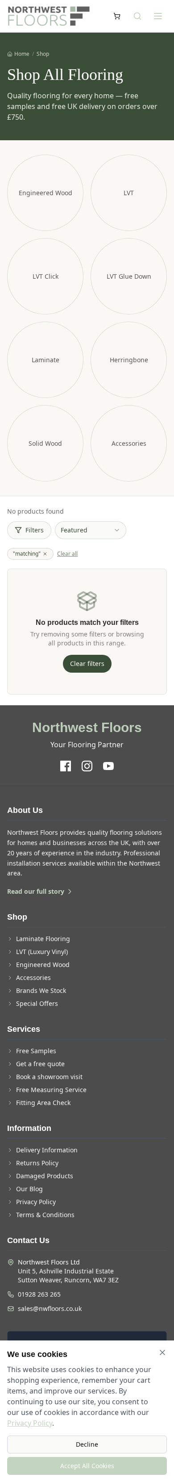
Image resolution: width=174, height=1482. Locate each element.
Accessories (33, 977)
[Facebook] (65, 766)
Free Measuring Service (51, 1089)
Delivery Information (47, 1150)
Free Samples (36, 1051)
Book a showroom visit (49, 1076)
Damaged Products (44, 1176)
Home (21, 54)
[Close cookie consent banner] (162, 1352)
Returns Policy (37, 1163)
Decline (87, 1444)
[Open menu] (158, 16)
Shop (43, 54)
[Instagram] (87, 766)
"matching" (27, 553)
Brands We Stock (41, 990)
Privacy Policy (36, 1201)
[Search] (137, 16)
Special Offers (37, 1003)
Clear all (67, 553)
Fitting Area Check (43, 1102)
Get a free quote (40, 1063)
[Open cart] (117, 16)
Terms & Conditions (45, 1214)
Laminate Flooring (43, 938)
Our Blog (29, 1189)
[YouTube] (108, 766)
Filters (34, 530)
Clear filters (87, 663)
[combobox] (90, 530)
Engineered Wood (43, 964)
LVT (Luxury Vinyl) (42, 951)
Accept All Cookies (87, 1465)
